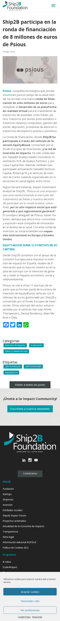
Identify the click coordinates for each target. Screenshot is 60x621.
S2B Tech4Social (12, 366)
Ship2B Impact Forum (14, 515)
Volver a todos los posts (30, 385)
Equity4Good (11, 372)
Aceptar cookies (30, 591)
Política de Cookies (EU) (15, 547)
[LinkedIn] (24, 461)
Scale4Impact (10, 567)
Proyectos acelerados (14, 520)
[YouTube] (36, 461)
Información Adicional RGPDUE (19, 542)
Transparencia (10, 531)
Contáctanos (30, 473)
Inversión (7, 504)
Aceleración (36, 345)
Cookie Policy (24, 616)
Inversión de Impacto (15, 345)
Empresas (8, 499)
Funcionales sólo (30, 601)
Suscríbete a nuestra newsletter (30, 409)
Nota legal (37, 616)
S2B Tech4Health (33, 366)
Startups (7, 494)
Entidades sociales (12, 510)
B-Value (7, 561)
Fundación (8, 488)
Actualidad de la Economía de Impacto (23, 526)
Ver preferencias (30, 610)
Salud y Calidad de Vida (16, 351)
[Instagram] (30, 461)
